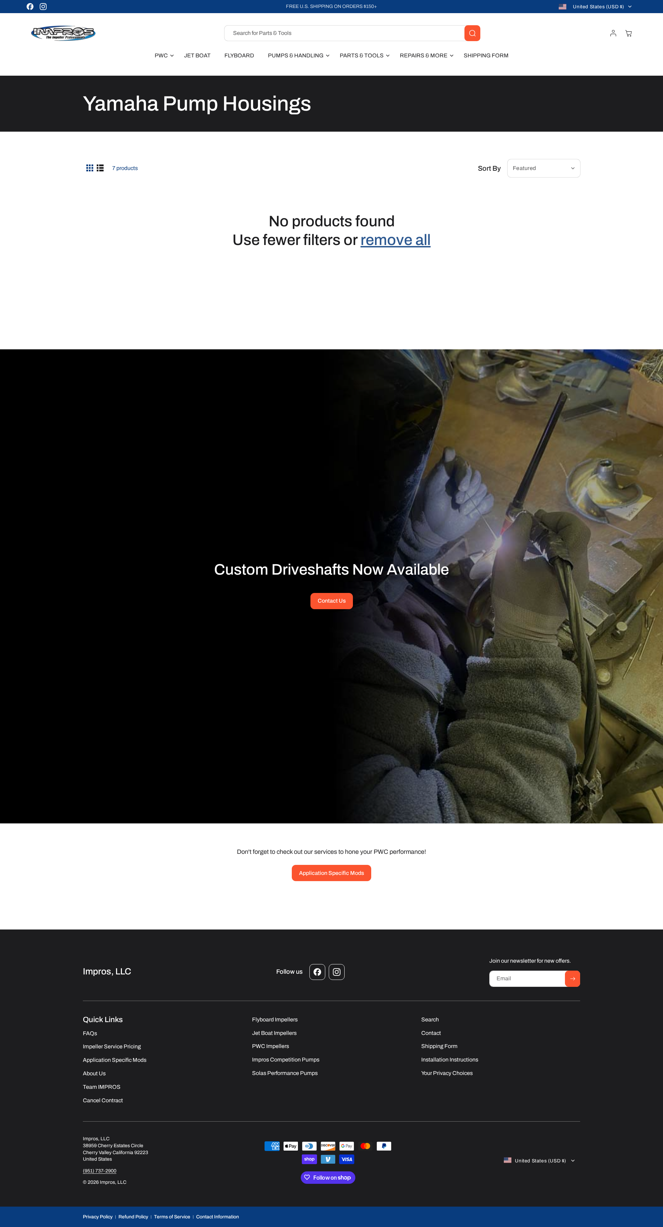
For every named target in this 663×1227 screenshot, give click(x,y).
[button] (162, 56)
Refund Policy (133, 1216)
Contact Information (217, 1216)
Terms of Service (172, 1216)
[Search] (472, 33)
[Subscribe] (572, 979)
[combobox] (352, 33)
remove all (396, 240)
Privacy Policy (98, 1216)
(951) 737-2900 (99, 1170)
